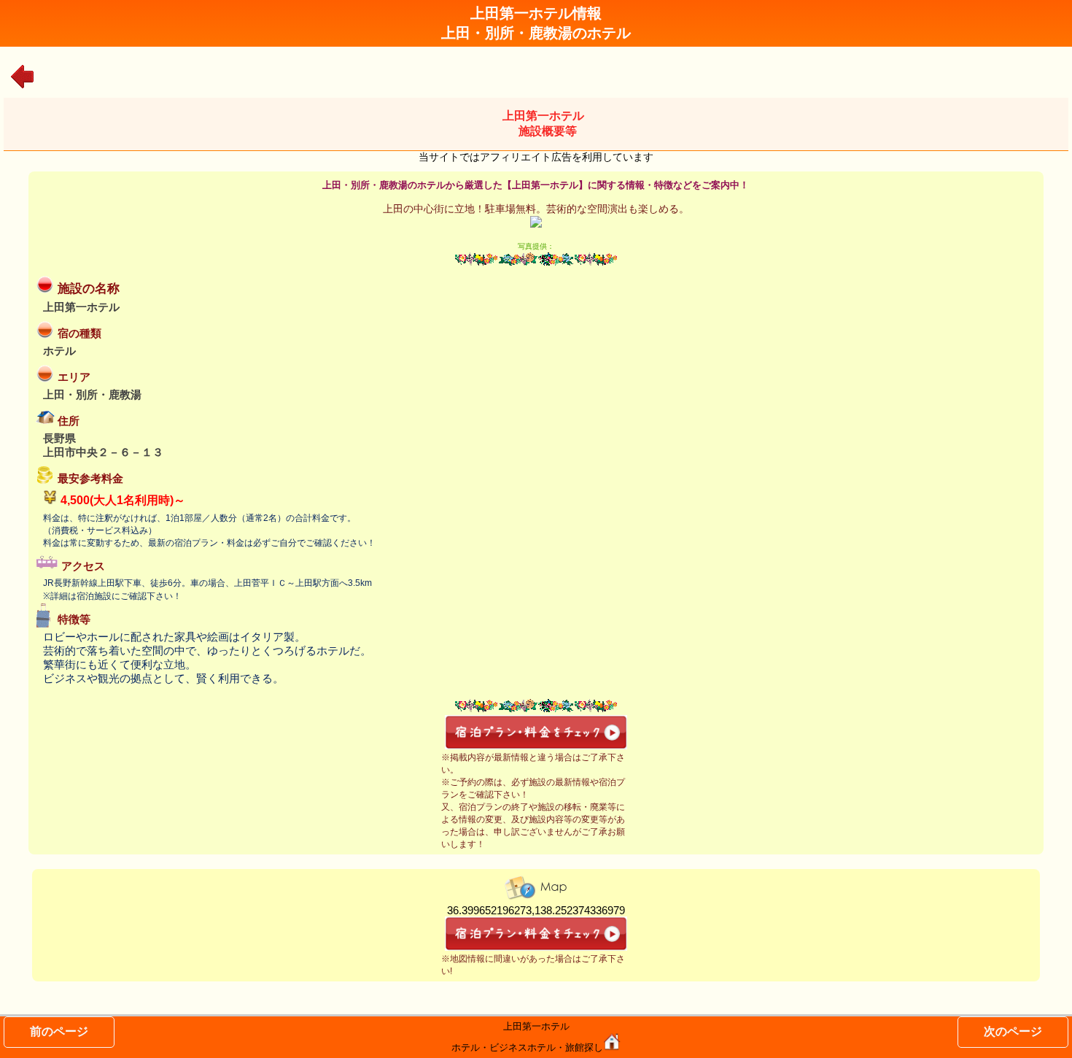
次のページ (1013, 1031)
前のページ (59, 1031)
